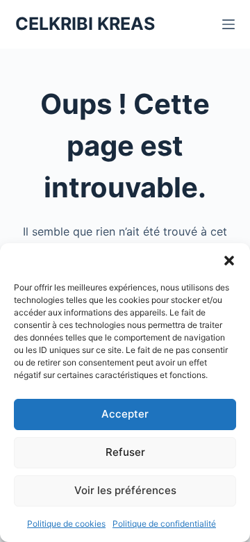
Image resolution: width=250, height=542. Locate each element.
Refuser (125, 452)
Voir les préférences (125, 490)
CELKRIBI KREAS (85, 23)
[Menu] (228, 24)
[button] (229, 261)
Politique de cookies (66, 523)
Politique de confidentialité (164, 523)
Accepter (125, 413)
